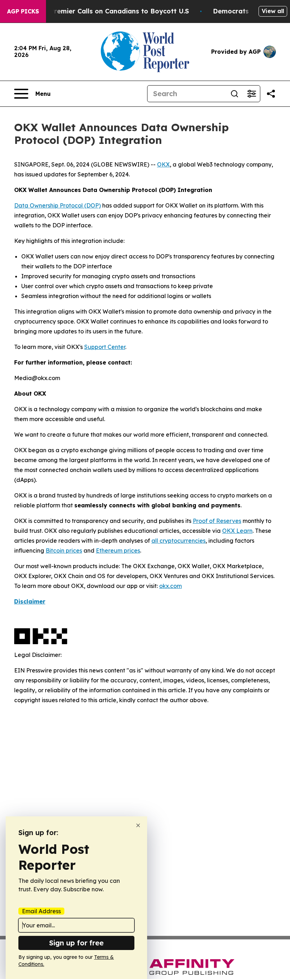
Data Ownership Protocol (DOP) (57, 205)
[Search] (234, 94)
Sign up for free (76, 942)
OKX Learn (237, 530)
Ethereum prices (118, 550)
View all (273, 10)
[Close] (138, 825)
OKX (163, 164)
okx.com (170, 585)
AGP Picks (23, 11)
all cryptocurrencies (178, 540)
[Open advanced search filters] (251, 94)
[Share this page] (271, 94)
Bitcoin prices (64, 550)
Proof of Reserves (217, 520)
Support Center (104, 346)
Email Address (41, 911)
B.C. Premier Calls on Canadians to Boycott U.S (112, 11)
